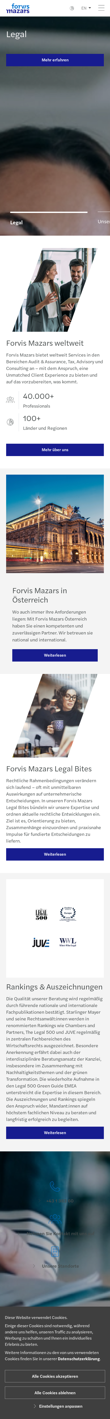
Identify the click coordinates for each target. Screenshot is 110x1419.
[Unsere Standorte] (55, 1258)
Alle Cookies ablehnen (55, 1393)
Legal (16, 33)
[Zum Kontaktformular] (55, 1290)
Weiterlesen (55, 655)
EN (83, 8)
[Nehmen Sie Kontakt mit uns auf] (55, 1225)
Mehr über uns (55, 449)
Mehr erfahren (55, 60)
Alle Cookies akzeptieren (55, 1376)
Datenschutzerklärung (79, 1359)
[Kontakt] (55, 1192)
